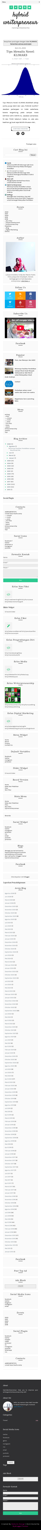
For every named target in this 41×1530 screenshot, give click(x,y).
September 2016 (10, 1206)
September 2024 (10, 952)
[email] (29, 7)
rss (6, 834)
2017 (9, 482)
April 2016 (8, 1222)
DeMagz (10, 195)
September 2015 (10, 1245)
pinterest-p (9, 544)
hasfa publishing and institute (15, 852)
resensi (7, 430)
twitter (7, 543)
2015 (9, 487)
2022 (6, 212)
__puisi (7, 422)
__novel (8, 420)
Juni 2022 (8, 1014)
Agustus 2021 (9, 1037)
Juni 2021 (8, 1040)
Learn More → (18, 1407)
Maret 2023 (9, 991)
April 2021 (8, 1046)
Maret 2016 (8, 1225)
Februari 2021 (9, 1050)
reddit (7, 1341)
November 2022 (10, 1004)
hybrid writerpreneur (20, 18)
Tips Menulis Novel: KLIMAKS (20, 53)
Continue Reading (20, 129)
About (7, 742)
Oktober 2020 (9, 1059)
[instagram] (25, 7)
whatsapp (8, 1350)
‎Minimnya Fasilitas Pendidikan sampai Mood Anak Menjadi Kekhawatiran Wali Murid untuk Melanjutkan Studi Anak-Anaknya (20, 373)
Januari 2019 (9, 1125)
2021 (6, 214)
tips (27, 59)
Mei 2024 (8, 958)
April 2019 (8, 1115)
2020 (6, 215)
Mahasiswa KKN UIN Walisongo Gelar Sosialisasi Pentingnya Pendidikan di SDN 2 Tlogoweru (20, 174)
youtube (7, 548)
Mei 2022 (8, 1017)
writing (7, 414)
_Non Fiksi (8, 221)
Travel (5, 1420)
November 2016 (10, 1199)
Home (7, 740)
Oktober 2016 (9, 1203)
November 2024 (10, 945)
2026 (9, 444)
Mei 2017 (8, 1180)
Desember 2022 (10, 1001)
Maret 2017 (8, 1186)
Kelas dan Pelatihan (12, 786)
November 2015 (10, 1238)
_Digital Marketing (11, 230)
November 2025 (10, 910)
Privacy (7, 743)
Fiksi (6, 788)
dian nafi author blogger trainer (15, 856)
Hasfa (9, 163)
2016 (9, 484)
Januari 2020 (9, 1089)
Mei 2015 (8, 1248)
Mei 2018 (8, 1144)
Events (7, 231)
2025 (9, 461)
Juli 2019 (7, 1108)
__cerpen (8, 418)
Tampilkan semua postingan (20, 44)
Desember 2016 (10, 1196)
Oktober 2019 (9, 1098)
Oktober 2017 (9, 1164)
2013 (9, 490)
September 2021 (10, 1033)
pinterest (8, 762)
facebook (8, 756)
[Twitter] (22, 133)
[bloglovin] (20, 7)
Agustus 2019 (9, 1105)
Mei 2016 (8, 1219)
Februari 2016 (9, 1229)
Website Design (18, 1524)
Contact (17, 382)
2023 (9, 466)
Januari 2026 (9, 903)
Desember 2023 (10, 971)
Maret (11, 455)
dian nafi (10, 179)
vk (5, 1345)
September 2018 (10, 1138)
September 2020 (10, 1063)
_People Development (12, 222)
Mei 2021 (8, 1043)
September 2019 (10, 1102)
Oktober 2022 (9, 1007)
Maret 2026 (9, 900)
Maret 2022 (9, 1024)
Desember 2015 (10, 1235)
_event (7, 427)
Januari (12, 458)
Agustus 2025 (9, 919)
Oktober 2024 (9, 949)
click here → (25, 281)
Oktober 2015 (9, 1242)
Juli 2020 (8, 1069)
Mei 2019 (8, 1111)
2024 (9, 463)
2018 (6, 219)
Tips (6, 432)
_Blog (7, 228)
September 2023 (10, 978)
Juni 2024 (8, 955)
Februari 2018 (9, 1151)
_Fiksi (7, 416)
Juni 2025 (8, 926)
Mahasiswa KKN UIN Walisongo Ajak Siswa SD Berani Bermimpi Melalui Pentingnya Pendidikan (20, 166)
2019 (6, 217)
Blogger (27, 877)
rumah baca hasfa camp (13, 514)
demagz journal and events (14, 851)
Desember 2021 (10, 1027)
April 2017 (8, 1183)
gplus (5, 1441)
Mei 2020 (8, 1076)
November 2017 (10, 1160)
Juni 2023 (8, 984)
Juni (10, 453)
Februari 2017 (9, 1190)
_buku (7, 425)
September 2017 (10, 1167)
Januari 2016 (9, 1232)
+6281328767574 (10, 512)
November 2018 (10, 1131)
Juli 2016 (7, 1212)
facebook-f (8, 541)
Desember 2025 (10, 906)
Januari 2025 (9, 939)
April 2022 (8, 1020)
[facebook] (11, 7)
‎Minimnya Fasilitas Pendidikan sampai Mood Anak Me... (22, 449)
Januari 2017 (9, 1193)
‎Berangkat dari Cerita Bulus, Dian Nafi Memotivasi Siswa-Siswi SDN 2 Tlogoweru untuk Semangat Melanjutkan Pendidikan (20, 198)
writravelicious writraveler (13, 854)
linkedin (7, 1339)
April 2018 (8, 1147)
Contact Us (9, 745)
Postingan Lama (31, 144)
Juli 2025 (8, 923)
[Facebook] (18, 133)
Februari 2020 (10, 1085)
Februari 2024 (9, 965)
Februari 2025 (9, 936)
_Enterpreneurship (11, 224)
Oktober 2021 (9, 1030)
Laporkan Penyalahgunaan (14, 882)
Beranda (8, 816)
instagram (8, 546)
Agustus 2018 (9, 1141)
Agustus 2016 (9, 1209)
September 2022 (10, 1011)
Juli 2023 (8, 981)
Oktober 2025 (9, 913)
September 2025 (10, 916)
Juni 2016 (8, 1216)
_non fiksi (8, 423)
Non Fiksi (8, 790)
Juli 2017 (7, 1173)
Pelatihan (8, 226)
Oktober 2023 (9, 975)
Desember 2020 (10, 1056)
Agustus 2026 (9, 893)
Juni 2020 (8, 1072)
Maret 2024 (9, 962)
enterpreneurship (11, 429)
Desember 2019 (10, 1092)
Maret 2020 (9, 1082)
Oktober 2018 (9, 1134)
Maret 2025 (9, 932)
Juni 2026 (8, 897)
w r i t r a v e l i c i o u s (15, 171)
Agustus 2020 (9, 1066)
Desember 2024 (10, 942)
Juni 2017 (8, 1177)
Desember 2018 (10, 1128)
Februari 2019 (9, 1121)
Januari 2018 (9, 1154)
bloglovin (8, 1303)
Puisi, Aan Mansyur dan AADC (25, 360)
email (7, 836)
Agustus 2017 (9, 1170)
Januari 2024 (9, 968)
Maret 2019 (8, 1118)
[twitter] (16, 7)
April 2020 (8, 1079)
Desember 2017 (10, 1157)
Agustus (12, 446)
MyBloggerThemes (20, 1526)
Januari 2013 (9, 1252)
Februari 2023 (10, 994)
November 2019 (10, 1095)
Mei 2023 (8, 988)
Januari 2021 (9, 1053)
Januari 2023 (9, 998)
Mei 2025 (8, 929)
